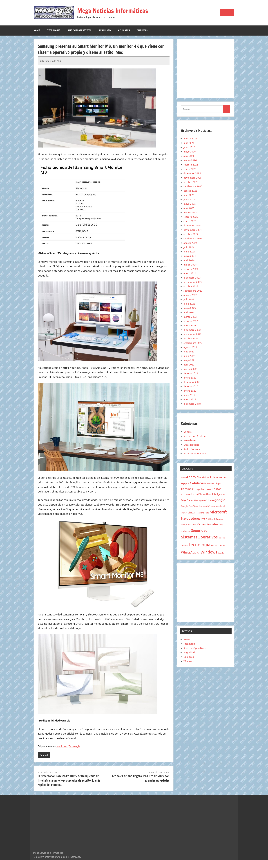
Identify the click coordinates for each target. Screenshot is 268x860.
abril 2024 (188, 260)
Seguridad (105, 30)
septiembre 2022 (192, 342)
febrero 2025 (190, 216)
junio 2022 (189, 355)
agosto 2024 (190, 242)
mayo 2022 (189, 360)
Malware (200, 512)
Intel (222, 506)
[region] (205, 68)
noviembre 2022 (192, 334)
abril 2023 (188, 312)
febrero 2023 (190, 320)
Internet (184, 512)
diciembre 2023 (192, 277)
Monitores (61, 746)
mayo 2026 (189, 151)
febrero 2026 (190, 164)
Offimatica (218, 519)
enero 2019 (189, 399)
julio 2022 (188, 351)
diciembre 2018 (192, 403)
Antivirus (204, 477)
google (219, 500)
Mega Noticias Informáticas (112, 10)
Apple (185, 483)
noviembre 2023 (192, 281)
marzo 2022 (190, 368)
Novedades (189, 440)
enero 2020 (189, 390)
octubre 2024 (190, 234)
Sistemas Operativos (194, 453)
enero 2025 (189, 220)
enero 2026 (189, 168)
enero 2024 (189, 273)
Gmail (211, 500)
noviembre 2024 (192, 229)
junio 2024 (189, 251)
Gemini (205, 500)
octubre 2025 (190, 181)
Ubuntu (221, 545)
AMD (183, 477)
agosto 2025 (190, 190)
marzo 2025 (190, 212)
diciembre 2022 (192, 329)
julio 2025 (188, 194)
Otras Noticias (191, 444)
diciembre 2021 (192, 381)
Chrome (186, 489)
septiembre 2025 (192, 186)
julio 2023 (188, 299)
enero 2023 (189, 325)
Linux (191, 512)
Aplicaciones (218, 477)
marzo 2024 (190, 264)
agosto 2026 (190, 138)
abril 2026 (188, 155)
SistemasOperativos (80, 30)
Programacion (188, 524)
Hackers (203, 506)
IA (208, 506)
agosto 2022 (190, 347)
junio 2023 (189, 303)
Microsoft (218, 512)
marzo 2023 (190, 316)
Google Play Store (189, 506)
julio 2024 (188, 247)
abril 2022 (188, 364)
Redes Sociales (191, 448)
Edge (183, 500)
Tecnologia (53, 30)
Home (37, 30)
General (44, 754)
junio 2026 (189, 147)
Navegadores (190, 518)
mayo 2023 (189, 307)
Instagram (215, 506)
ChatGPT (209, 483)
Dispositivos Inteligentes (211, 494)
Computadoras (201, 488)
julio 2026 (188, 142)
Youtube (221, 552)
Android (192, 477)
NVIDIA (204, 519)
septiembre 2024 (192, 238)
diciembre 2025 (192, 173)
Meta (207, 512)
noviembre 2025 (192, 177)
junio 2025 (189, 199)
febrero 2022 (190, 373)
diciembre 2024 (192, 225)
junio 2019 (189, 394)
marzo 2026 (190, 160)
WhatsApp (188, 552)
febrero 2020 (190, 386)
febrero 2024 (190, 268)
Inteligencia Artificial (194, 435)
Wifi (198, 552)
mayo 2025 (189, 203)
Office (210, 518)
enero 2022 (189, 377)
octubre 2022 (190, 338)
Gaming (198, 500)
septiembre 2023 (192, 290)
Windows (142, 30)
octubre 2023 (190, 286)
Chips (218, 483)
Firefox (190, 500)
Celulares (124, 30)
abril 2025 (188, 207)
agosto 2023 (190, 294)
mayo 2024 (189, 255)
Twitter (214, 545)
